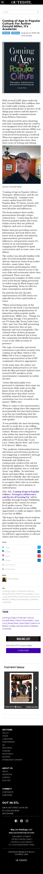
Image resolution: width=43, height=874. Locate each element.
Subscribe (23, 650)
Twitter (7, 547)
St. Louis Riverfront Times (21, 845)
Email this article (10, 565)
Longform (7, 739)
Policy (5, 733)
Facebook (8, 552)
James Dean (13, 597)
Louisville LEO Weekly (21, 842)
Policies (6, 780)
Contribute (8, 792)
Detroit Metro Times (21, 839)
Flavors (6, 751)
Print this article (10, 569)
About (5, 771)
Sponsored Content (12, 760)
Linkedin (8, 560)
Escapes (6, 757)
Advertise (7, 774)
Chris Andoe (26, 36)
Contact (6, 777)
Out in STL (21, 860)
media (12, 599)
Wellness (7, 748)
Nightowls (7, 754)
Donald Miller (8, 594)
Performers (8, 742)
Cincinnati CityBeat (21, 837)
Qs (3, 745)
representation (23, 599)
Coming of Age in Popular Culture (18, 591)
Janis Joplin (24, 597)
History (15, 33)
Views (5, 736)
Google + (7, 556)
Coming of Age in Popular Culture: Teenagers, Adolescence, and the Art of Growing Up (20, 494)
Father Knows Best (24, 594)
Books (6, 33)
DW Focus (21, 2)
